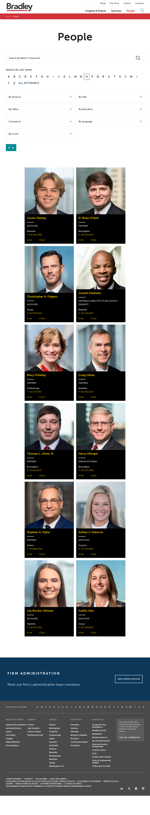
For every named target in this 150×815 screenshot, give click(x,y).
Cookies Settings (73, 784)
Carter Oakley (36, 218)
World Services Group (27, 784)
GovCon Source (99, 750)
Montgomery (55, 756)
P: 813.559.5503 (34, 313)
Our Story (114, 3)
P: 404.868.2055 (34, 549)
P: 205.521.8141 (34, 470)
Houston (53, 742)
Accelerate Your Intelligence (99, 726)
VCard (42, 240)
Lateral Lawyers (34, 731)
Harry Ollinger (88, 453)
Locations (139, 3)
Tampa (52, 763)
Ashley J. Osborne (91, 532)
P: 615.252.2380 (34, 234)
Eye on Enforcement (101, 741)
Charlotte (53, 731)
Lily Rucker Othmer (40, 610)
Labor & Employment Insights (101, 761)
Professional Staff (35, 735)
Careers (127, 3)
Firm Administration (128, 679)
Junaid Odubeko (90, 293)
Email (29, 240)
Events (9, 731)
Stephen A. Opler (38, 532)
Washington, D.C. (56, 766)
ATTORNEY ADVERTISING (51, 784)
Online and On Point (101, 766)
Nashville (53, 759)
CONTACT (28, 779)
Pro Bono (75, 738)
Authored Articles (13, 728)
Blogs (102, 3)
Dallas (52, 738)
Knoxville (53, 752)
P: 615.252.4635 (86, 313)
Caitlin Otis (86, 610)
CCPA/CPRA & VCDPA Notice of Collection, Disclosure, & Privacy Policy (40, 781)
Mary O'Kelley (36, 375)
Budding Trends (99, 730)
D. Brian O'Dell (89, 218)
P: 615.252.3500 (34, 627)
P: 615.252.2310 (86, 392)
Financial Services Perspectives (100, 745)
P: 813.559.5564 (86, 627)
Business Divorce (99, 737)
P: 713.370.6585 (86, 549)
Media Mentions (13, 742)
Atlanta (52, 725)
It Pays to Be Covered (101, 757)
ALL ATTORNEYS (29, 83)
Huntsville (53, 745)
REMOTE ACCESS (111, 781)
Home (8, 16)
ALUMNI (9, 784)
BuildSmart (97, 734)
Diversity (74, 731)
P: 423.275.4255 (34, 392)
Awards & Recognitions (16, 725)
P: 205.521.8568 (86, 470)
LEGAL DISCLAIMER (58, 779)
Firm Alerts (10, 735)
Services (116, 11)
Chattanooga (55, 735)
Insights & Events (95, 11)
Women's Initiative (79, 735)
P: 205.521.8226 (86, 234)
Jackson (52, 749)
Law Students (33, 728)
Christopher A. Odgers (42, 296)
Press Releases (12, 745)
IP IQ (94, 753)
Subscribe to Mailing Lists (129, 737)
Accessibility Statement (89, 781)
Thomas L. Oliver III (40, 453)
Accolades (75, 745)
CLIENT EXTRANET (13, 779)
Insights (9, 738)
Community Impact (79, 742)
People (130, 11)
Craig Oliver (87, 375)
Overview (75, 725)
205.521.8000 (41, 779)
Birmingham (54, 728)
